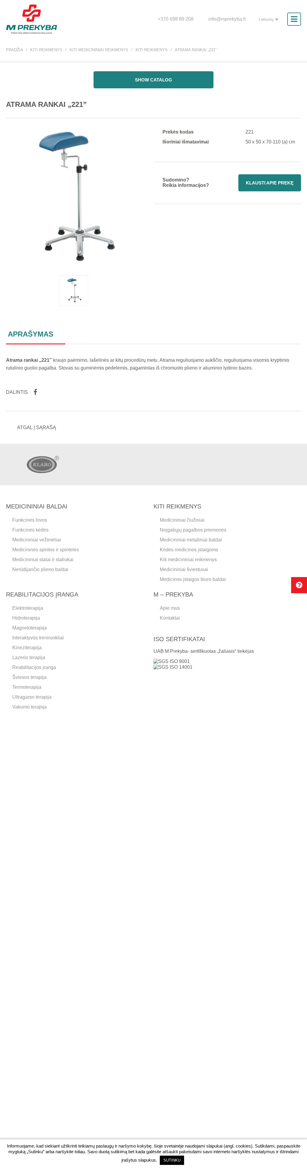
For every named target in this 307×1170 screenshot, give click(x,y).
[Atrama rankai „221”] (73, 290)
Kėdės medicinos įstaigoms (189, 549)
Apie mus (170, 608)
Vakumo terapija (29, 706)
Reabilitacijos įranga (34, 667)
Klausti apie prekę (270, 182)
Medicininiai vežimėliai (36, 539)
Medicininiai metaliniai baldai (191, 539)
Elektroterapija (27, 608)
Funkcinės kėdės (30, 529)
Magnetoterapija (29, 627)
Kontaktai (170, 617)
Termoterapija (26, 687)
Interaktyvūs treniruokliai (38, 637)
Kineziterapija (27, 647)
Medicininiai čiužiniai (182, 520)
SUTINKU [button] (171, 1160)
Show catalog (153, 79)
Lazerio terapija (28, 657)
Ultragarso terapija (32, 697)
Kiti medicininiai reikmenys (99, 50)
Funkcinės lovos (29, 520)
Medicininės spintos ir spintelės (45, 549)
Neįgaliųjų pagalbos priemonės (193, 529)
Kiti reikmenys (46, 50)
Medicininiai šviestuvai (184, 569)
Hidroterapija (26, 617)
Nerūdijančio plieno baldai (40, 569)
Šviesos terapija (29, 677)
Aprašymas (30, 334)
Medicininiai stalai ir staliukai (42, 559)
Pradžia (14, 50)
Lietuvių (266, 19)
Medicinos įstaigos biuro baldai (193, 579)
